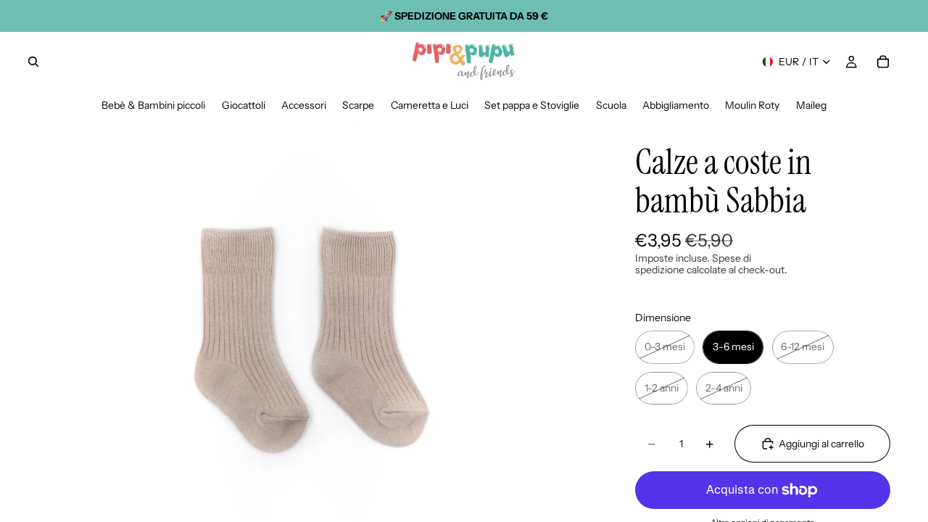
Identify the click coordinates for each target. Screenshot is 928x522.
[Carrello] (883, 62)
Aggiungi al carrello (821, 443)
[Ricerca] (33, 62)
